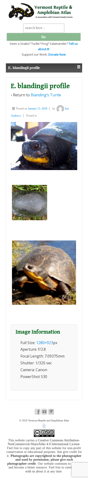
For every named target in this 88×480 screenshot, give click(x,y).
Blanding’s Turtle (46, 95)
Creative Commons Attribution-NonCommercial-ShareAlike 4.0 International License (44, 442)
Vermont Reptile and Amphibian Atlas (48, 420)
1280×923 (44, 342)
